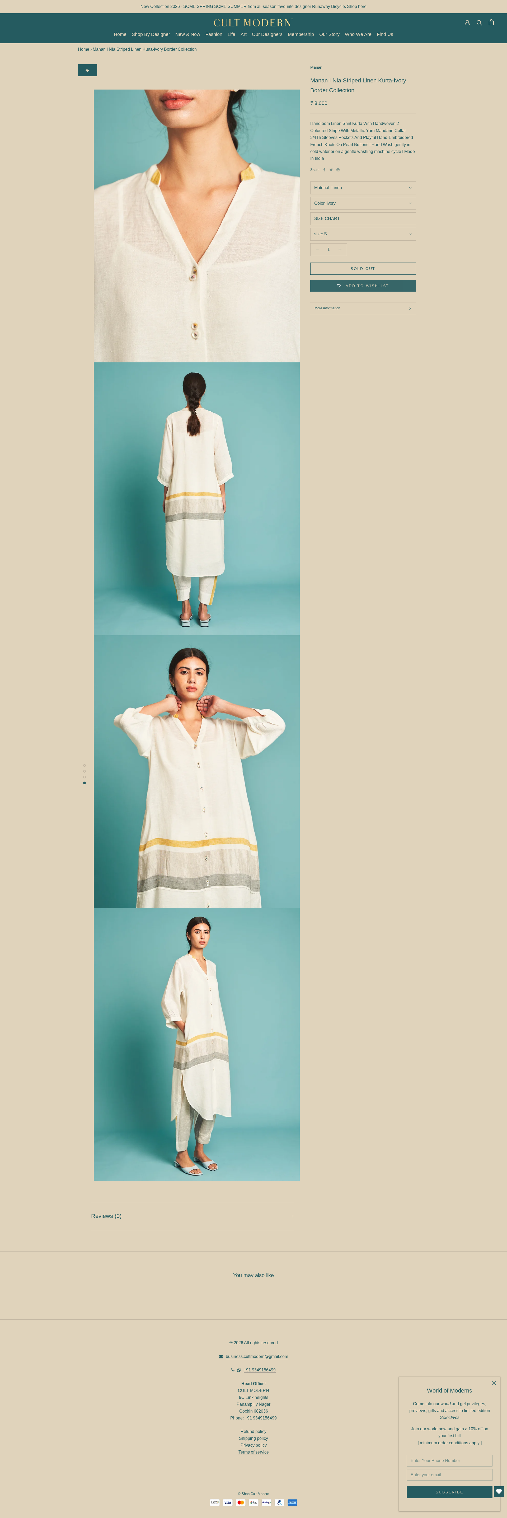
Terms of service (253, 1452)
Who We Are (358, 34)
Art (244, 34)
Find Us (385, 34)
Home (120, 34)
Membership (301, 34)
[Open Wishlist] (499, 1491)
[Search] (479, 22)
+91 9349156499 (260, 1370)
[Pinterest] (338, 169)
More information (327, 308)
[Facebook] (324, 169)
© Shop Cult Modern (253, 1494)
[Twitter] (331, 169)
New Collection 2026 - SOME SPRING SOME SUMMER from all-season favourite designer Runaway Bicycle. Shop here (253, 6)
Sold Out (363, 269)
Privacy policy (254, 1445)
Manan (316, 67)
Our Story (329, 34)
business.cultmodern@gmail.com (257, 1356)
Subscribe (449, 1492)
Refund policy (253, 1431)
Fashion (213, 34)
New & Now (187, 34)
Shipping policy (253, 1438)
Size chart (327, 218)
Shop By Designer (151, 34)
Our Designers (267, 34)
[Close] (494, 1383)
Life (231, 34)
